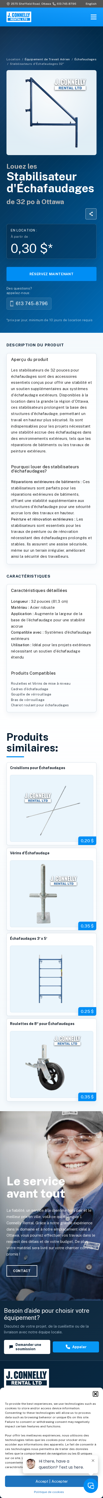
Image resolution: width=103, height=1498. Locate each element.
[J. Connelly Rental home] (19, 17)
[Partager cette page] (91, 213)
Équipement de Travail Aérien (47, 59)
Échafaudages (85, 59)
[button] (95, 1393)
